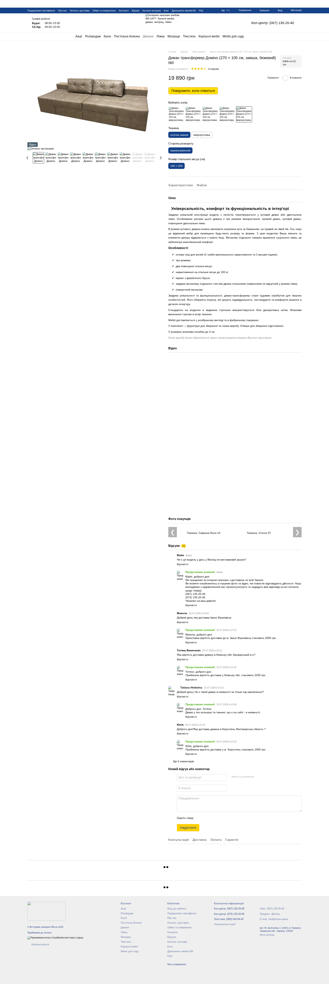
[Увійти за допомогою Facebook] (258, 777)
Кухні (107, 36)
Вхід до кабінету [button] (176, 908)
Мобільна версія (40, 944)
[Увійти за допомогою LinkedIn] (270, 777)
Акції (78, 36)
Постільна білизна (127, 36)
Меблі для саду (233, 36)
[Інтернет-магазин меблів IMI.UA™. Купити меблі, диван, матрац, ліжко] (46, 911)
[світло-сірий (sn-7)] (193, 114)
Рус (228, 10)
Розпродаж (93, 36)
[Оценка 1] (200, 818)
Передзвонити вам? (225, 924)
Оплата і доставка (79, 10)
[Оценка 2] (206, 818)
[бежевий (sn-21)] (244, 114)
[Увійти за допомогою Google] (264, 777)
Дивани (148, 36)
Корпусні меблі (209, 36)
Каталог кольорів (151, 10)
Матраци (174, 36)
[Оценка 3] (212, 818)
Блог (166, 10)
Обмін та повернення (104, 10)
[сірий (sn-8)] (210, 114)
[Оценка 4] (218, 818)
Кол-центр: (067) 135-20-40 (272, 23)
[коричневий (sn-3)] (227, 114)
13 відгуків (213, 69)
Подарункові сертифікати (41, 10)
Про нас (62, 10)
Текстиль (189, 36)
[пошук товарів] (251, 36)
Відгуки (135, 10)
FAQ (201, 10)
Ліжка (160, 36)
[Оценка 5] (224, 818)
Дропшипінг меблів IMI (184, 10)
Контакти (124, 10)
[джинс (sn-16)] (176, 114)
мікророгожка (201, 134)
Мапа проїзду (267, 934)
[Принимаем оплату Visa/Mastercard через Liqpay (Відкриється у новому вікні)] (55, 937)
